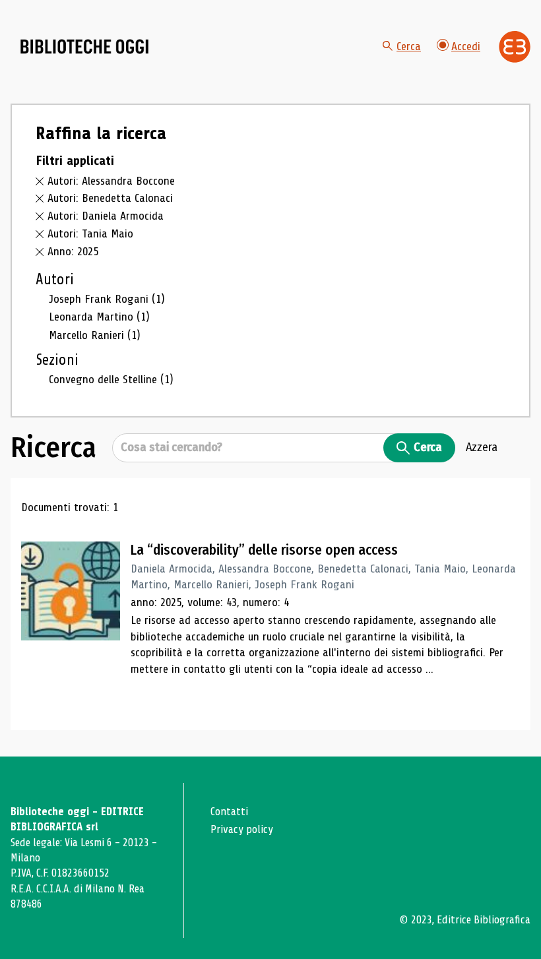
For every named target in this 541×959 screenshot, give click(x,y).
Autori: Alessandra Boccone (111, 180)
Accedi (465, 46)
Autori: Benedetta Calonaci (110, 197)
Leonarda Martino (99, 316)
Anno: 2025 (73, 251)
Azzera (481, 447)
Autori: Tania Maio (90, 233)
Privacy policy (241, 829)
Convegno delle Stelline (111, 379)
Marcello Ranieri (95, 335)
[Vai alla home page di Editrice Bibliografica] (514, 47)
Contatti (229, 811)
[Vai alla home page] (84, 47)
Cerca (409, 46)
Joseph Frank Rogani (107, 298)
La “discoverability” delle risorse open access (264, 550)
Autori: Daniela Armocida (106, 215)
